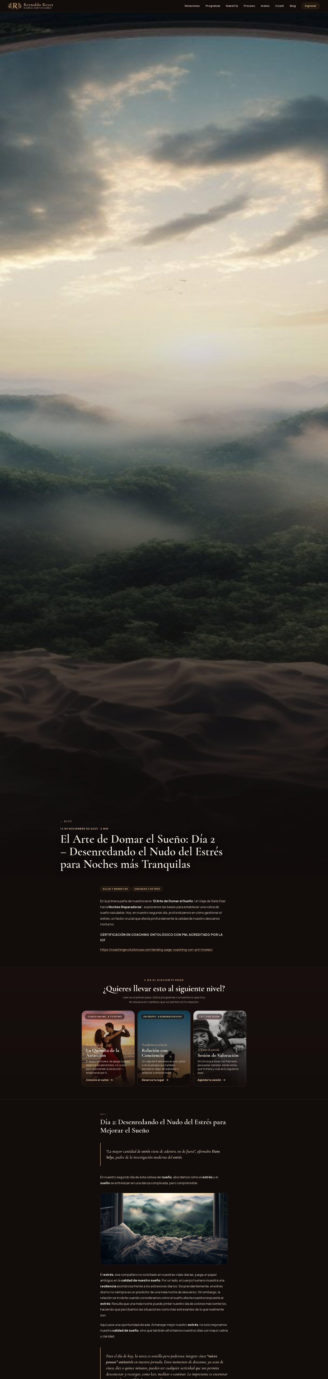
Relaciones (192, 6)
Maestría (232, 6)
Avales (265, 6)
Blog (293, 6)
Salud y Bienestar (115, 888)
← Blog (66, 821)
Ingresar (310, 6)
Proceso (249, 6)
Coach (279, 6)
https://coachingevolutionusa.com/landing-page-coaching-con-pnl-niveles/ (156, 949)
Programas (213, 6)
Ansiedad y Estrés (147, 888)
